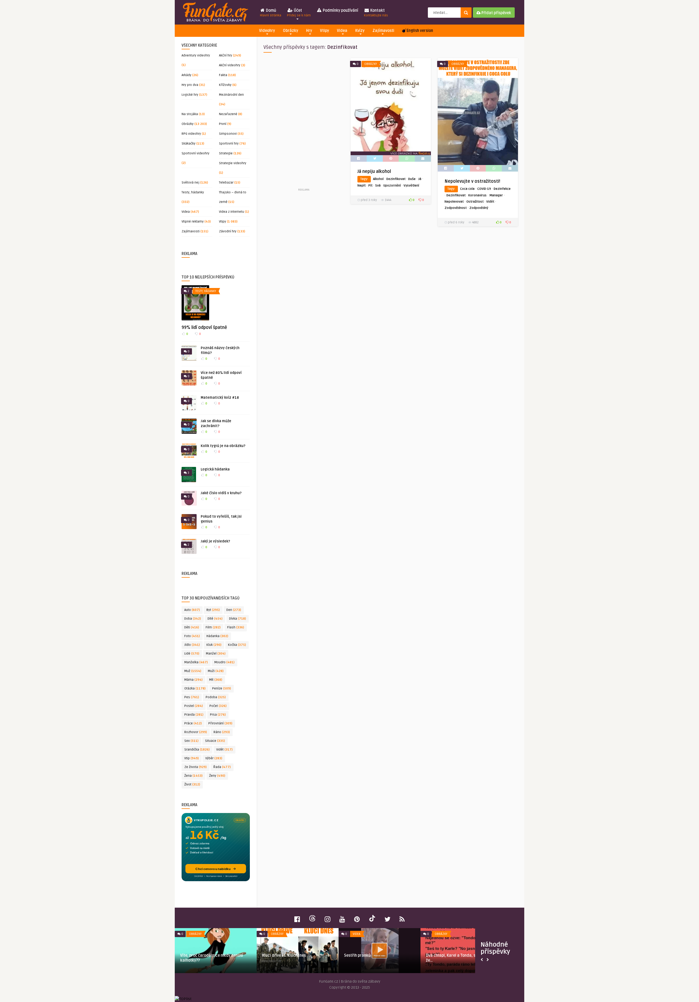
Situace (215, 741)
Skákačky (189, 144)
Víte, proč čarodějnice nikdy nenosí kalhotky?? (211, 958)
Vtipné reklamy (193, 222)
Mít (215, 680)
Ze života (195, 767)
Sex (191, 741)
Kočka (237, 645)
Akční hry (225, 55)
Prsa (218, 715)
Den (233, 610)
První (222, 124)
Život (192, 784)
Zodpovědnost (456, 208)
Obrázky (290, 30)
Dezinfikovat (395, 179)
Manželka (196, 662)
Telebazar (226, 183)
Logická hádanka (215, 469)
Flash (235, 627)
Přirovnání (220, 723)
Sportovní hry (229, 144)
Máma (193, 680)
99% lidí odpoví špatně (204, 327)
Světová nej (190, 183)
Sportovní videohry (195, 153)
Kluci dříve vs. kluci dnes (284, 955)
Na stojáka (190, 114)
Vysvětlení (411, 186)
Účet (299, 12)
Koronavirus (477, 195)
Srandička (197, 750)
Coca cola (467, 189)
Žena (193, 776)
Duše (412, 179)
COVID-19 (484, 189)
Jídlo (192, 645)
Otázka (195, 688)
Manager (496, 195)
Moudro (224, 662)
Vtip (191, 758)
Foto (192, 636)
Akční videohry (229, 65)
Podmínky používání (340, 10)
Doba (192, 619)
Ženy (217, 776)
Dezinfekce (502, 189)
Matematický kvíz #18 (220, 397)
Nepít (361, 186)
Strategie (226, 153)
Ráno (222, 732)
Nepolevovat (454, 202)
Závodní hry (227, 231)
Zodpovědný (478, 208)
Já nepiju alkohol (374, 171)
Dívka (237, 619)
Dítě (215, 619)
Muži (216, 671)
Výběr (213, 758)
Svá (378, 186)
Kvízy (360, 30)
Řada (222, 767)
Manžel (216, 654)
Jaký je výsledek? (215, 541)
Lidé (191, 654)
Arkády (186, 75)
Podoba (216, 697)
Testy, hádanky (193, 192)
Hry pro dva (190, 85)
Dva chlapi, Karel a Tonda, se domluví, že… (460, 958)
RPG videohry (191, 134)
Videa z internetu (231, 212)
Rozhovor (195, 732)
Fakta (223, 75)
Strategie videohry (232, 163)
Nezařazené (228, 114)
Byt (213, 610)
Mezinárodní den (231, 95)
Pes (191, 697)
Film (213, 627)
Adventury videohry (196, 55)
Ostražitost (475, 202)
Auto (192, 610)
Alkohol (378, 179)
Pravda (193, 715)
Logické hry (190, 95)
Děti (191, 627)
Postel (193, 706)
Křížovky (225, 85)
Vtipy (324, 30)
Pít (370, 186)
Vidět (224, 750)
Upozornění (392, 186)
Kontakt (376, 12)
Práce (193, 723)
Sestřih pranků (357, 955)
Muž (192, 671)
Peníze (221, 688)
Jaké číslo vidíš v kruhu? (221, 493)
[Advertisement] (303, 122)
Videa (342, 30)
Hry (309, 30)
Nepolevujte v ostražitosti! (472, 181)
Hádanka (217, 636)
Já (419, 179)
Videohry (267, 30)
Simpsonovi (228, 134)
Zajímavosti (383, 30)
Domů (270, 12)
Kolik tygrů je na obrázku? (223, 446)
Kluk (213, 645)
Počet (218, 706)
